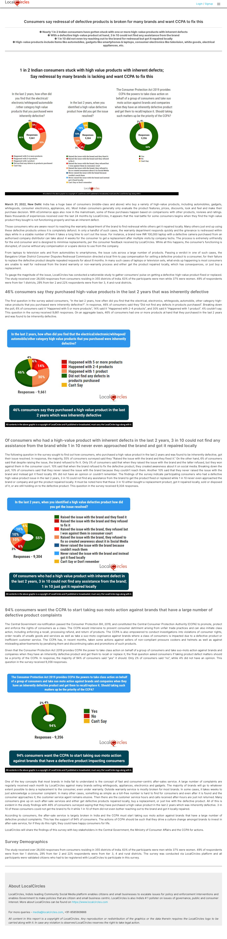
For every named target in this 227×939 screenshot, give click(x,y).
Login (199, 3)
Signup (209, 3)
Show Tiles (219, 3)
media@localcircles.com (48, 912)
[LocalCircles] (17, 3)
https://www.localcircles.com (90, 902)
